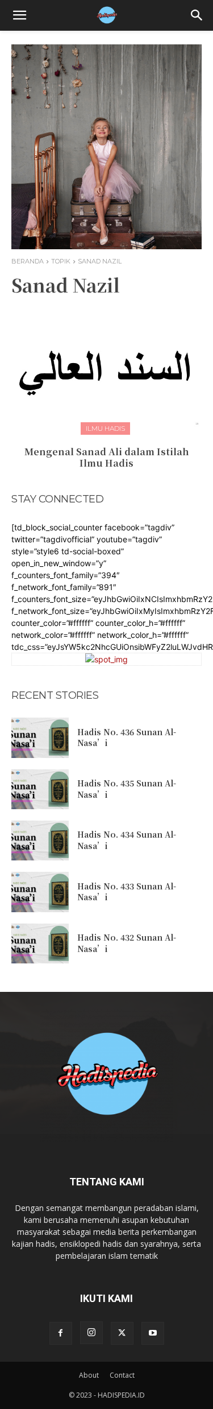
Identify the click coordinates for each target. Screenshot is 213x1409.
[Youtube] (152, 1333)
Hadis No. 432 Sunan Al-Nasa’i (126, 943)
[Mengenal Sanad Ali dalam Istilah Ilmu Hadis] (106, 368)
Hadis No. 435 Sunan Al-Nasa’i (126, 788)
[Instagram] (91, 1332)
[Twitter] (122, 1333)
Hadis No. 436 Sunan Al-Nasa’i (126, 737)
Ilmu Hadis (105, 428)
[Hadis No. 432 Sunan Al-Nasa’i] (40, 943)
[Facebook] (60, 1333)
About (89, 1375)
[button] (19, 15)
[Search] (197, 15)
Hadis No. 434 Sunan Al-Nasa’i (126, 840)
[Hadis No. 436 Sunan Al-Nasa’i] (40, 737)
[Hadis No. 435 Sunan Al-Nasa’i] (40, 789)
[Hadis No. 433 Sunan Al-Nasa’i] (40, 892)
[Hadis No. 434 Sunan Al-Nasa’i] (40, 840)
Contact (122, 1375)
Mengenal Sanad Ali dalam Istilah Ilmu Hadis (106, 457)
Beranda (27, 261)
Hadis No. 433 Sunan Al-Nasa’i (126, 891)
